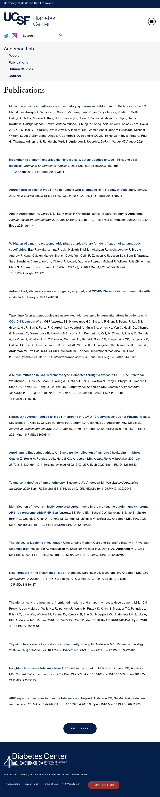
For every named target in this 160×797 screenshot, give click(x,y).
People (14, 55)
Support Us (104, 784)
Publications (18, 62)
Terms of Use (50, 783)
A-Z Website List (71, 783)
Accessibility (13, 783)
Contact (15, 76)
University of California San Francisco (28, 2)
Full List (80, 728)
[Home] (80, 20)
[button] (152, 22)
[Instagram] (14, 35)
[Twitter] (6, 36)
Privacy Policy (31, 783)
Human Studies (21, 69)
